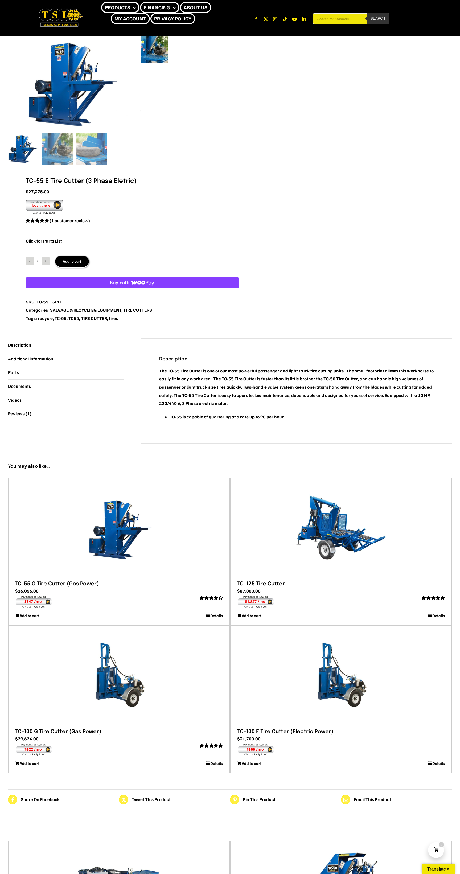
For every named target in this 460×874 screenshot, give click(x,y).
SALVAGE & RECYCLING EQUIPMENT (85, 310)
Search (378, 18)
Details (216, 615)
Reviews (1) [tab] (19, 413)
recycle (45, 318)
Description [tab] (19, 345)
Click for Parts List (44, 241)
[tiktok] (285, 19)
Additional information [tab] (30, 359)
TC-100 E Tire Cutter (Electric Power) (285, 732)
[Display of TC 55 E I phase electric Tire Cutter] (74, 83)
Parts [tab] (13, 372)
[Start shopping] (199, 18)
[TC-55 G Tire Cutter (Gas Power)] (119, 527)
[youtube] (294, 19)
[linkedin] (304, 19)
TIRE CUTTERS (137, 310)
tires (113, 318)
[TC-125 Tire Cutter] (341, 527)
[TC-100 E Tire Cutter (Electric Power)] (341, 675)
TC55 (73, 318)
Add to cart (72, 261)
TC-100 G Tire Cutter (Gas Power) (58, 732)
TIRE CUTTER (94, 318)
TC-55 (61, 318)
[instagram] (275, 19)
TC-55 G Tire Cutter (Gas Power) (57, 584)
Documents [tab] (19, 386)
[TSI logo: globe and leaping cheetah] (61, 7)
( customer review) (70, 220)
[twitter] (266, 19)
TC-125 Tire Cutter (261, 584)
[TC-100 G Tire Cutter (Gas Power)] (119, 675)
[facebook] (256, 19)
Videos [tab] (15, 400)
